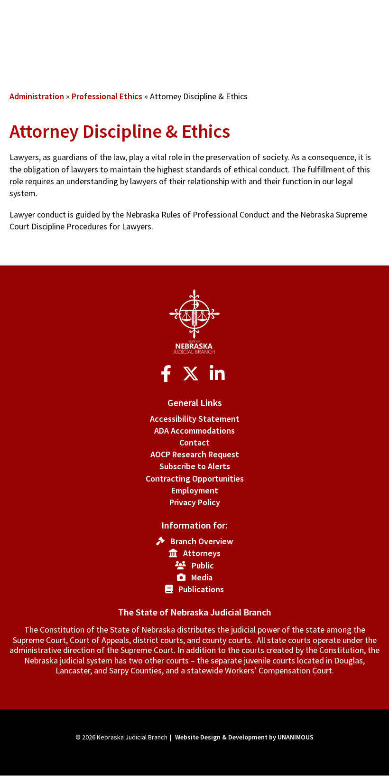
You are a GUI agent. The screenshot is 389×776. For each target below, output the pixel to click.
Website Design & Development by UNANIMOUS (244, 737)
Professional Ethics (107, 96)
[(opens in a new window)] (168, 374)
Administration (36, 96)
